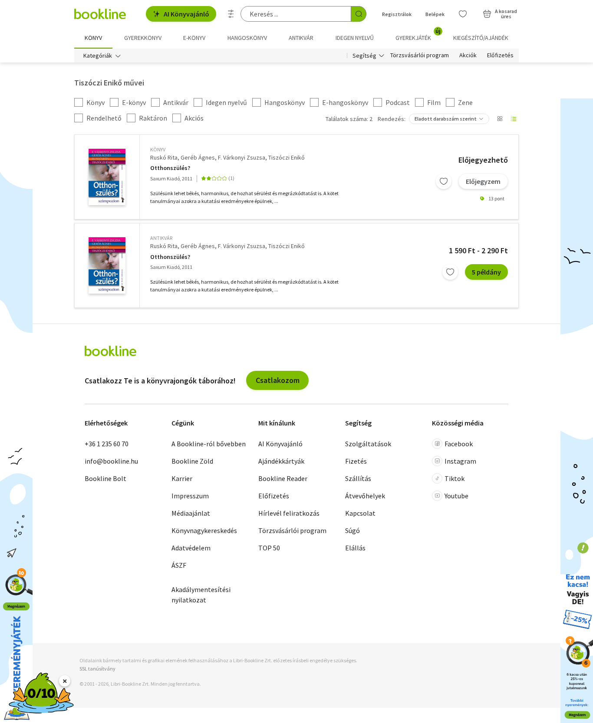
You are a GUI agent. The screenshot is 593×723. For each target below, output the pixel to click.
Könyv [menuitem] (93, 38)
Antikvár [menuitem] (301, 38)
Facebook (459, 443)
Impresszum (190, 495)
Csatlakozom (278, 380)
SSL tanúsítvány (97, 668)
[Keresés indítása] (358, 14)
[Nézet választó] (499, 119)
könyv (157, 149)
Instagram (460, 461)
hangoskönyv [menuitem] (247, 38)
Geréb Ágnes (198, 157)
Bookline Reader (282, 478)
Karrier (181, 478)
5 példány (486, 272)
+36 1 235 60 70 (106, 443)
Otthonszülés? (170, 168)
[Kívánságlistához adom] (443, 181)
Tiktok (455, 478)
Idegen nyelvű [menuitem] (355, 38)
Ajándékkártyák (281, 461)
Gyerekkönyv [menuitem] (142, 38)
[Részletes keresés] (231, 14)
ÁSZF (178, 565)
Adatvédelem (191, 547)
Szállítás (358, 478)
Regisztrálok (397, 14)
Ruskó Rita (164, 157)
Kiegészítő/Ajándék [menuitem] (480, 38)
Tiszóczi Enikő (286, 157)
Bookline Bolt (105, 478)
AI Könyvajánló (186, 14)
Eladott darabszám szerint (446, 118)
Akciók (468, 55)
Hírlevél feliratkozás (289, 513)
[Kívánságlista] (463, 14)
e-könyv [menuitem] (194, 38)
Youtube (456, 495)
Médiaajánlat (190, 513)
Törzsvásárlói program (419, 55)
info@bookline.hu (111, 461)
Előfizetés (500, 55)
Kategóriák (97, 55)
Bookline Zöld (192, 461)
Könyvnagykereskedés (204, 530)
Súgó (352, 530)
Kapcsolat (360, 513)
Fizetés (356, 461)
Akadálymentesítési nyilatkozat (201, 594)
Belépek (435, 14)
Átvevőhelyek (365, 495)
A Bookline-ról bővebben (208, 443)
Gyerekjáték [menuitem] (418, 35)
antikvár (161, 238)
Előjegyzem (483, 181)
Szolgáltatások (368, 443)
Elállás (355, 547)
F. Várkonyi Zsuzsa (241, 157)
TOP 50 (269, 547)
